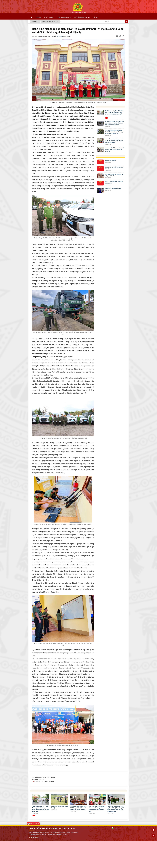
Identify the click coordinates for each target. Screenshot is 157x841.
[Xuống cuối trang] (153, 835)
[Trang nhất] (31, 17)
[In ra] (120, 36)
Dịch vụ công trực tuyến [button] (64, 17)
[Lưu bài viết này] (124, 36)
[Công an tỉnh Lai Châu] (78, 8)
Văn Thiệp (60, 36)
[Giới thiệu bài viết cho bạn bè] (117, 36)
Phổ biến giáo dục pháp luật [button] (82, 17)
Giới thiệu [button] (38, 17)
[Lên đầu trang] (153, 830)
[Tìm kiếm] (126, 21)
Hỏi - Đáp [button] (95, 17)
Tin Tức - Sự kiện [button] (49, 17)
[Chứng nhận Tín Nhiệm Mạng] (120, 828)
